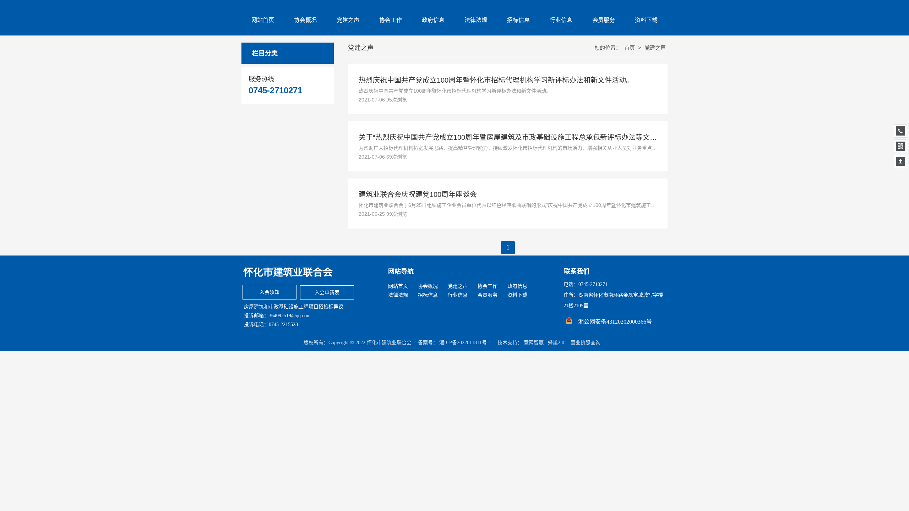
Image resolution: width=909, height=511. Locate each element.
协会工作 (487, 286)
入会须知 (269, 292)
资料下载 (517, 295)
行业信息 (458, 295)
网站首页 (398, 286)
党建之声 (458, 286)
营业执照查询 (585, 342)
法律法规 (398, 295)
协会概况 (428, 286)
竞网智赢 (534, 342)
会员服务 (487, 295)
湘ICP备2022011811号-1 (465, 342)
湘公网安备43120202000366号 (615, 322)
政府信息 (517, 286)
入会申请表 (327, 292)
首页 (630, 48)
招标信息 (428, 295)
